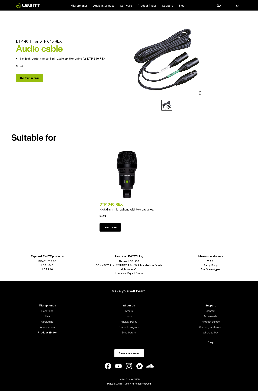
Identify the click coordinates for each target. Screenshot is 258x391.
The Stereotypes (211, 269)
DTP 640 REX (111, 204)
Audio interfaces (103, 6)
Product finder (147, 6)
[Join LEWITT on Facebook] (108, 366)
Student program (129, 327)
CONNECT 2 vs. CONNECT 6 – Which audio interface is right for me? (128, 267)
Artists (129, 311)
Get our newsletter (129, 353)
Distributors (129, 332)
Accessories (47, 327)
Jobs (129, 316)
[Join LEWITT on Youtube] (118, 366)
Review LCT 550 (129, 261)
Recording (47, 311)
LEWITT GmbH (123, 383)
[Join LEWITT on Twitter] (139, 366)
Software (126, 6)
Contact (210, 311)
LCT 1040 (47, 265)
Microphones (79, 6)
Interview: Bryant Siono (129, 273)
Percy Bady (211, 265)
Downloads (210, 316)
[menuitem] (79, 5)
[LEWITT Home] (28, 7)
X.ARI (210, 261)
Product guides (211, 321)
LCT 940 (47, 269)
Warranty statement (210, 327)
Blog (181, 6)
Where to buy (211, 332)
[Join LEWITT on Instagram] (129, 366)
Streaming (47, 321)
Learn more (110, 227)
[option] (166, 59)
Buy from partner (29, 78)
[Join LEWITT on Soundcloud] (150, 367)
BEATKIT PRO (47, 261)
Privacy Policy (129, 321)
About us (129, 305)
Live (47, 316)
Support (167, 6)
